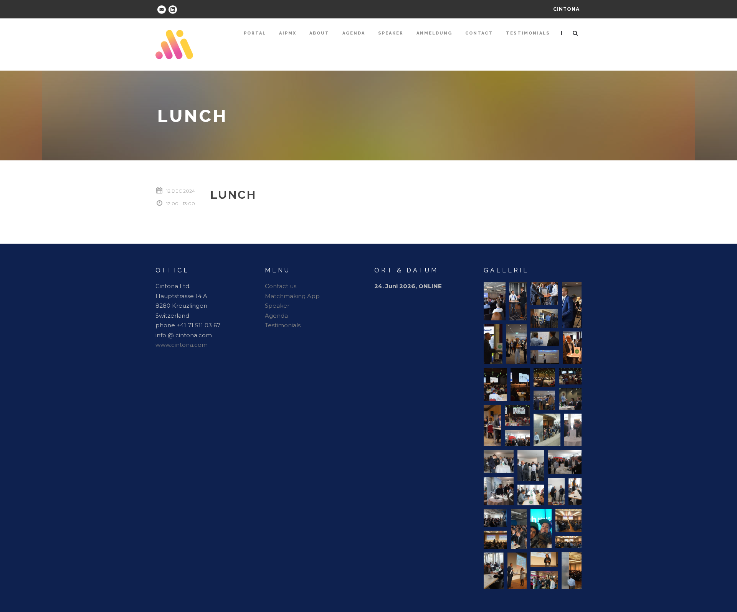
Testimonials (528, 33)
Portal (255, 33)
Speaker (390, 33)
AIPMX (287, 33)
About (319, 33)
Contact (479, 33)
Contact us (280, 286)
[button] (495, 301)
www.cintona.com (181, 344)
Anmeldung (434, 33)
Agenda (353, 33)
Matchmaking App (292, 296)
